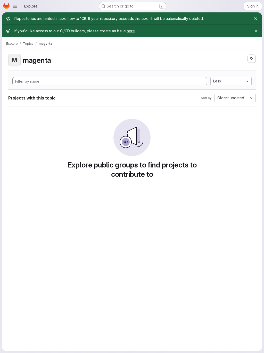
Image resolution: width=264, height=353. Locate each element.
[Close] (256, 19)
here (131, 31)
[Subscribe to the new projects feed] (252, 59)
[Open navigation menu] (15, 6)
